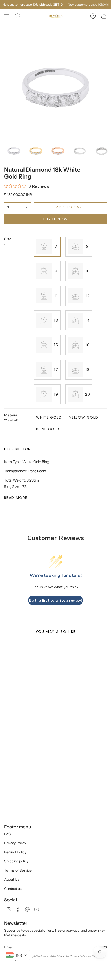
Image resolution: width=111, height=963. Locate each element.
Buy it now (55, 219)
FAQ (7, 834)
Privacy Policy (15, 843)
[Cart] (103, 16)
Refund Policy (15, 852)
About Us (11, 879)
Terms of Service (18, 870)
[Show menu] (7, 16)
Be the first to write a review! (55, 600)
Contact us (13, 888)
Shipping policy (16, 861)
